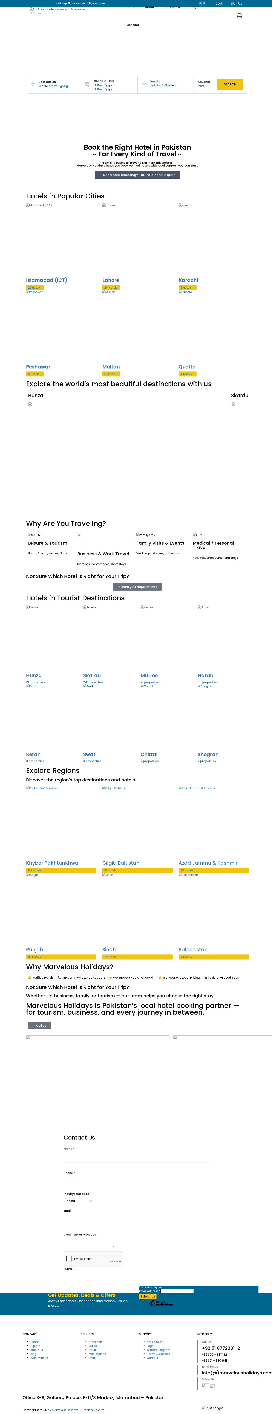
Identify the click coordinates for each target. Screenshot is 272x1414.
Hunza (34, 675)
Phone (69, 1173)
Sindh (109, 949)
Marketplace (97, 1354)
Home (34, 1342)
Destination (47, 82)
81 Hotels (110, 870)
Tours (93, 1350)
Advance (204, 82)
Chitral (149, 754)
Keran (33, 754)
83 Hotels (34, 957)
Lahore (110, 280)
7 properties (150, 761)
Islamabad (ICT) (46, 280)
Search (230, 84)
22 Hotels (34, 288)
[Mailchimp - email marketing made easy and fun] (161, 1306)
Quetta (187, 367)
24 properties (93, 682)
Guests (155, 81)
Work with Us (39, 1358)
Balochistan (193, 949)
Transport (95, 1342)
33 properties (208, 682)
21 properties (150, 682)
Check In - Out (104, 81)
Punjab (34, 949)
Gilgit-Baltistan (121, 863)
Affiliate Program (158, 1350)
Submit (69, 1269)
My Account (155, 1342)
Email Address (149, 1291)
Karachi (188, 280)
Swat (89, 754)
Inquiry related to (76, 1194)
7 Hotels (186, 374)
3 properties (35, 761)
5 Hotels (186, 288)
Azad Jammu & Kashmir (208, 863)
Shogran (208, 754)
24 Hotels (110, 288)
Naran (205, 675)
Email (68, 1210)
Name (69, 1149)
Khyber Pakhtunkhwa (52, 863)
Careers (152, 1358)
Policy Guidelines (158, 1354)
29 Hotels (187, 870)
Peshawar (38, 367)
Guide (93, 1346)
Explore (35, 1346)
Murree (149, 675)
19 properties (35, 682)
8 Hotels (109, 374)
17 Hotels (110, 957)
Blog (33, 1354)
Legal (150, 1346)
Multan (111, 367)
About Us (36, 1350)
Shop (92, 1358)
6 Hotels (33, 374)
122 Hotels (34, 870)
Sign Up (236, 3)
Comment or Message (80, 1234)
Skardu (92, 675)
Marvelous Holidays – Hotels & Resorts (78, 1410)
